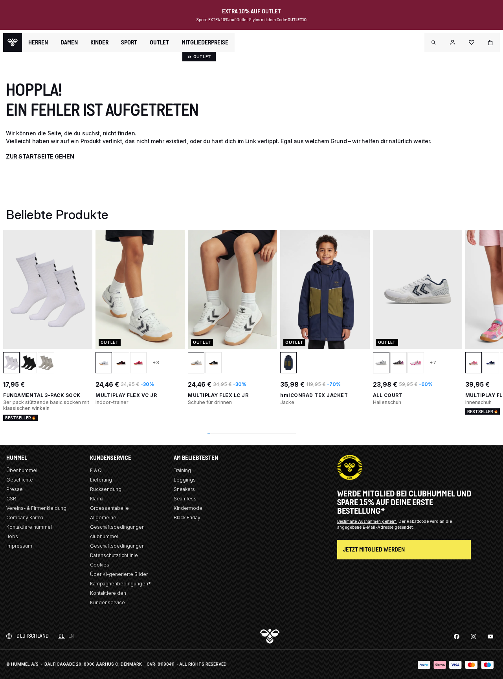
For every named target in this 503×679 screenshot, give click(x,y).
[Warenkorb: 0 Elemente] (490, 42)
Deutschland (33, 636)
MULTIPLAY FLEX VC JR (126, 395)
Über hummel (21, 470)
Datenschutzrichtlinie (114, 555)
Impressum (19, 546)
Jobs (12, 536)
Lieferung (101, 480)
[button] (433, 42)
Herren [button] (38, 42)
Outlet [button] (159, 42)
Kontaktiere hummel (29, 527)
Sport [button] (129, 42)
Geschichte (19, 480)
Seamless (185, 499)
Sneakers (184, 489)
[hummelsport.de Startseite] (12, 42)
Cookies (99, 565)
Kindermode (188, 508)
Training (182, 470)
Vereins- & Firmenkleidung (36, 508)
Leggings (185, 480)
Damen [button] (69, 42)
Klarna (96, 499)
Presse (14, 489)
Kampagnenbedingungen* (120, 584)
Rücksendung (105, 489)
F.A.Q (96, 470)
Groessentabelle (109, 508)
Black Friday (187, 517)
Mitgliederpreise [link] (205, 42)
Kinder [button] (99, 42)
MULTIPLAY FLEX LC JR (218, 395)
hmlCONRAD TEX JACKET (314, 395)
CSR (11, 499)
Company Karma (24, 517)
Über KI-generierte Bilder (119, 574)
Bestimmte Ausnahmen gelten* (367, 521)
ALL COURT (388, 395)
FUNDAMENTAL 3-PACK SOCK (42, 395)
